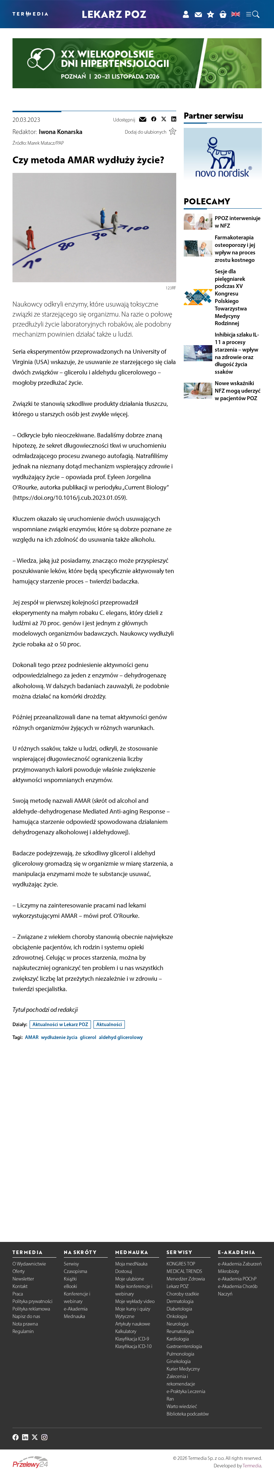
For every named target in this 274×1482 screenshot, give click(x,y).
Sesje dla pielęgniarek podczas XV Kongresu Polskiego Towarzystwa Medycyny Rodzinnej (231, 297)
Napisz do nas (26, 1316)
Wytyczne (125, 1316)
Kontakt (19, 1286)
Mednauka (74, 1316)
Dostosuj (123, 1271)
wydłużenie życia (59, 1037)
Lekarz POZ (178, 1286)
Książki (70, 1279)
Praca (17, 1294)
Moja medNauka (131, 1264)
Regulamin (23, 1331)
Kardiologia (178, 1339)
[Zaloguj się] (186, 14)
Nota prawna (25, 1324)
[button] (252, 14)
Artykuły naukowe (132, 1324)
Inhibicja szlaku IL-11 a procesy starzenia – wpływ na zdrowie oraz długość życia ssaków (237, 353)
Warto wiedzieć (182, 1406)
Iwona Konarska (60, 132)
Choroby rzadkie (183, 1294)
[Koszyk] (223, 14)
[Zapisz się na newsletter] (198, 14)
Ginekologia (179, 1361)
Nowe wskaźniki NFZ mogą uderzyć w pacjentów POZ (237, 390)
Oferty (18, 1271)
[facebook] (153, 120)
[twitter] (163, 120)
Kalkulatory (125, 1331)
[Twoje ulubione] (210, 14)
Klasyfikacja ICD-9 (132, 1339)
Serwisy (71, 1264)
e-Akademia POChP (237, 1279)
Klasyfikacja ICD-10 (133, 1346)
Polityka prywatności (32, 1301)
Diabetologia (179, 1309)
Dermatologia (180, 1301)
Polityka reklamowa (31, 1309)
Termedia (252, 1466)
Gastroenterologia (184, 1346)
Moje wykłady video (134, 1301)
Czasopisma (75, 1271)
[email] (142, 120)
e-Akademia (75, 1309)
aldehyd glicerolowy (121, 1037)
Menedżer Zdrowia (186, 1279)
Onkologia (177, 1316)
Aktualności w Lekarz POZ (60, 1024)
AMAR (32, 1037)
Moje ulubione (129, 1279)
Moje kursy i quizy (132, 1309)
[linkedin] (173, 120)
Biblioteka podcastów (188, 1414)
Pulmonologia (180, 1354)
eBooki (70, 1286)
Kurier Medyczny (183, 1369)
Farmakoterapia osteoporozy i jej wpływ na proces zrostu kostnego (235, 248)
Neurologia (177, 1324)
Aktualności (109, 1024)
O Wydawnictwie (29, 1264)
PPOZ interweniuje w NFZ (237, 221)
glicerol (88, 1037)
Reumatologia (180, 1331)
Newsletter (23, 1279)
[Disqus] (94, 1135)
